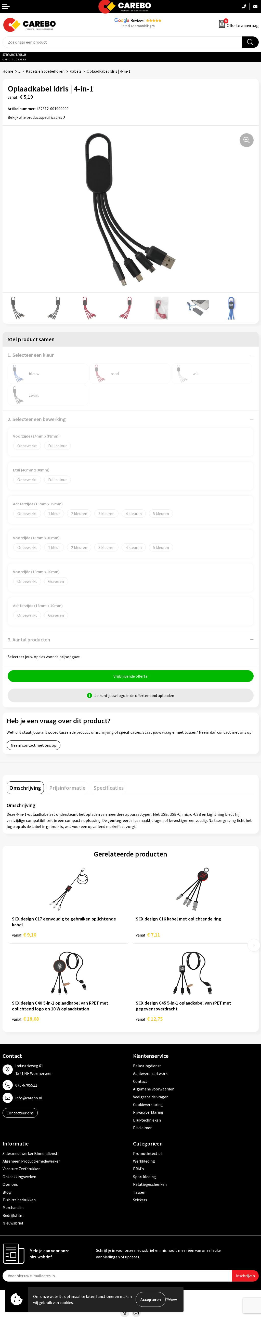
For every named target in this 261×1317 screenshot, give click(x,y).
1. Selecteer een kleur (31, 355)
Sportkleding (144, 1176)
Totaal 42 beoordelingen (138, 26)
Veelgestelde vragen (150, 1096)
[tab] (25, 787)
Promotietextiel (147, 1153)
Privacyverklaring (148, 1112)
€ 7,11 (148, 934)
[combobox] (122, 42)
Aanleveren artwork (150, 1073)
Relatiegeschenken (150, 1184)
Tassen (139, 1192)
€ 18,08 (25, 1019)
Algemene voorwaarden (153, 1088)
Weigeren (172, 1299)
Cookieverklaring (148, 1104)
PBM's (138, 1168)
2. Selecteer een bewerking (37, 419)
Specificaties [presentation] (109, 787)
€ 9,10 (24, 934)
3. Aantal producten (29, 639)
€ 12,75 (149, 1019)
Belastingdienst (147, 1065)
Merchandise (13, 1207)
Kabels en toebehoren (45, 71)
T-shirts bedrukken (19, 1199)
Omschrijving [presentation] (25, 787)
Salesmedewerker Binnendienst (30, 1153)
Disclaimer (142, 1127)
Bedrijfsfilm (13, 1215)
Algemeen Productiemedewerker (31, 1161)
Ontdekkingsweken (19, 1176)
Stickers (140, 1199)
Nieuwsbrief (13, 1223)
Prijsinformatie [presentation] (67, 787)
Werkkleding (144, 1161)
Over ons (10, 1184)
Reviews (137, 20)
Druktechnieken (147, 1120)
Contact (140, 1081)
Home (8, 71)
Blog (7, 1192)
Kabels (76, 71)
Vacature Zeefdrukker (21, 1168)
